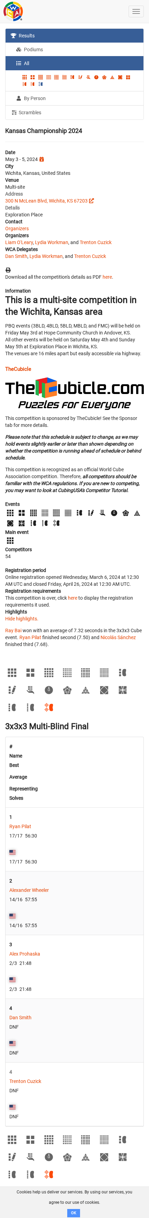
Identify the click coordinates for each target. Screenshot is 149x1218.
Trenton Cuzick (96, 242)
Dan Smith (16, 256)
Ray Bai (13, 630)
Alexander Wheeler (29, 890)
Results (26, 35)
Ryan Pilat (30, 637)
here (107, 277)
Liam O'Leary (19, 242)
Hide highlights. (21, 618)
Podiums (33, 49)
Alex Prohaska (24, 954)
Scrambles (29, 112)
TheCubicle (18, 369)
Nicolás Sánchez (118, 637)
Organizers (17, 228)
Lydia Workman (51, 242)
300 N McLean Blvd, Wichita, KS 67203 (46, 201)
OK (73, 1213)
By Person (34, 98)
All (26, 63)
